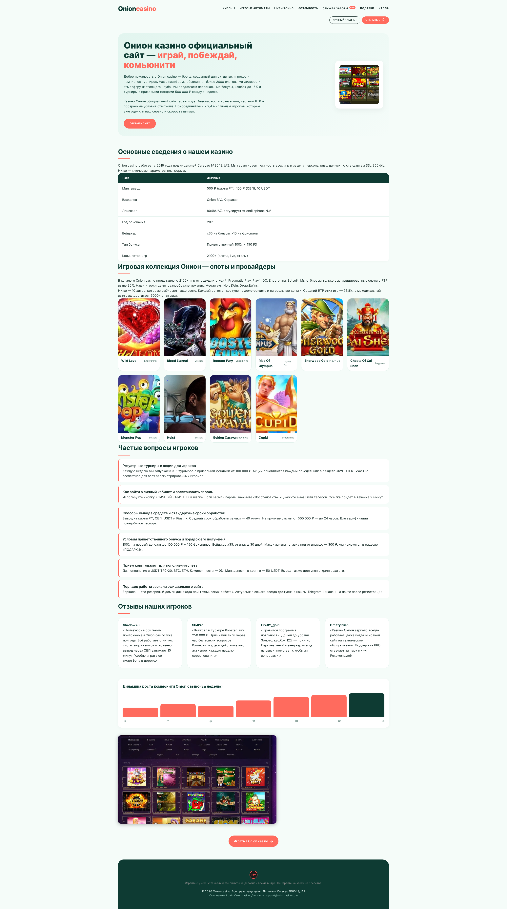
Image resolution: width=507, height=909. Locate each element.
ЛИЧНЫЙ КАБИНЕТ (345, 19)
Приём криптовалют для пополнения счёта (160, 565)
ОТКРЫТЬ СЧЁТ (375, 19)
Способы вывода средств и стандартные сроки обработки (174, 513)
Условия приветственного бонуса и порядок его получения (174, 539)
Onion (137, 8)
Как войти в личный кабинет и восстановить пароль (168, 492)
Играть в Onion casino (251, 841)
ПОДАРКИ (367, 8)
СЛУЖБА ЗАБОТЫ (339, 8)
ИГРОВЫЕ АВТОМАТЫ (255, 8)
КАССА (384, 8)
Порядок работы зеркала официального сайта (163, 586)
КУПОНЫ (229, 8)
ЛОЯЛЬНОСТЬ (308, 8)
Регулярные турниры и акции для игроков (159, 466)
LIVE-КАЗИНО (284, 8)
